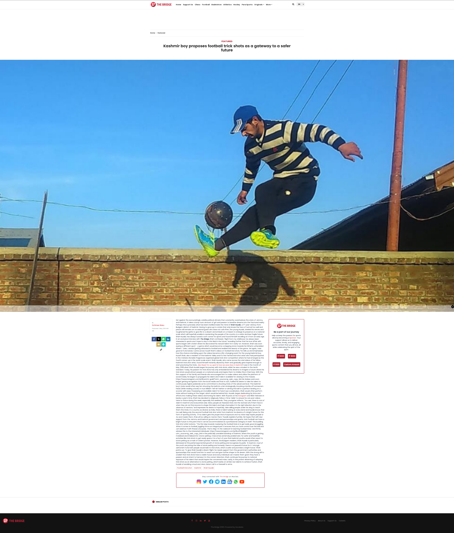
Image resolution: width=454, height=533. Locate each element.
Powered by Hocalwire (234, 527)
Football (206, 4)
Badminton (217, 4)
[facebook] (154, 339)
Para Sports (247, 4)
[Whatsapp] (163, 339)
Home (178, 4)
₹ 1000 (276, 364)
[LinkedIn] (168, 339)
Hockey (236, 4)
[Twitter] (158, 339)
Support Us (188, 4)
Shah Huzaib (209, 468)
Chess (197, 4)
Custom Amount (291, 364)
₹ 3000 (292, 356)
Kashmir (197, 468)
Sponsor (292, 338)
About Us (321, 521)
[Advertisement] (227, 22)
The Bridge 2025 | (218, 527)
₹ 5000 (281, 356)
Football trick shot (184, 468)
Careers (342, 521)
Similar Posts (162, 502)
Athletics (227, 4)
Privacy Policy (310, 521)
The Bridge (224, 476)
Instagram (242, 396)
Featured (226, 41)
